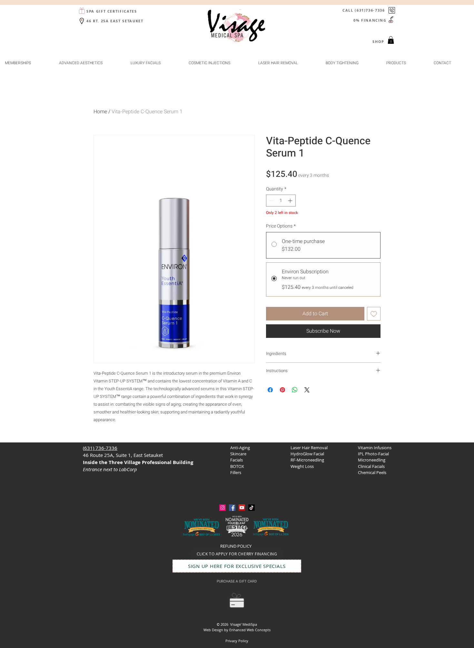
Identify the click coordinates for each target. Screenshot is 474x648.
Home (100, 112)
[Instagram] (222, 507)
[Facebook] (232, 507)
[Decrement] (271, 200)
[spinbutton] (281, 200)
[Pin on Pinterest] (282, 390)
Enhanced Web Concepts (250, 629)
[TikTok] (251, 507)
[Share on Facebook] (270, 390)
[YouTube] (242, 507)
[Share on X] (307, 390)
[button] (391, 40)
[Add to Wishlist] (373, 313)
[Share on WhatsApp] (295, 390)
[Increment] (291, 200)
